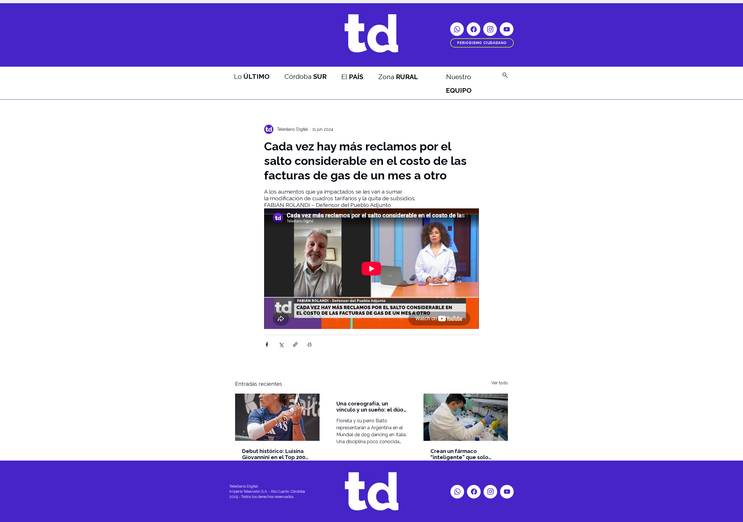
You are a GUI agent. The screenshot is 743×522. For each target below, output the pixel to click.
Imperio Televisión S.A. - (250, 491)
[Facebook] (473, 29)
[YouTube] (506, 29)
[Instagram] (490, 29)
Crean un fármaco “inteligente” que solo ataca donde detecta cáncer (459, 454)
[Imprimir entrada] (309, 344)
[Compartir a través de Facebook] (267, 344)
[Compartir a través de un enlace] (295, 344)
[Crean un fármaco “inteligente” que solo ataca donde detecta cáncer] (465, 417)
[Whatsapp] (457, 29)
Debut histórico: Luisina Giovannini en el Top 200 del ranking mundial (273, 454)
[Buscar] (505, 75)
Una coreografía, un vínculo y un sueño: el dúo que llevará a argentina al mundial (369, 407)
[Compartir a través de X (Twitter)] (281, 344)
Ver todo (499, 383)
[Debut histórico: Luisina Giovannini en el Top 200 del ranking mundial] (277, 417)
